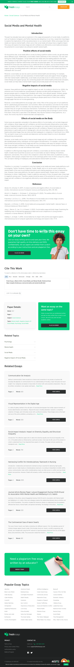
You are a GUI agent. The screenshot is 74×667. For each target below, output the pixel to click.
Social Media (25, 323)
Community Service (42, 594)
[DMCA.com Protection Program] (56, 661)
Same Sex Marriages (26, 614)
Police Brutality (25, 611)
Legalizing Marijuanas (10, 608)
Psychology (18, 323)
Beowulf (55, 589)
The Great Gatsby (25, 617)
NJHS (6, 611)
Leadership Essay (58, 606)
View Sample (56, 391)
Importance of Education (28, 606)
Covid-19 (7, 600)
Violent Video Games (26, 619)
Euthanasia (8, 617)
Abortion (7, 589)
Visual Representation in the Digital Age (23, 404)
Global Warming (9, 603)
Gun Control (24, 603)
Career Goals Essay (42, 592)
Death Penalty (24, 597)
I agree (66, 664)
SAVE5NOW (62, 1)
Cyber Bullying (9, 597)
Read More (39, 386)
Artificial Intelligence (42, 589)
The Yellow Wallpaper (43, 617)
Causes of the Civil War (59, 592)
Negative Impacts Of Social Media (15, 358)
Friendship (56, 600)
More (58, 664)
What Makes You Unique (44, 619)
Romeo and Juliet (9, 614)
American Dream (25, 589)
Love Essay (24, 608)
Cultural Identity (57, 594)
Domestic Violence (58, 597)
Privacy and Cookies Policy (12, 646)
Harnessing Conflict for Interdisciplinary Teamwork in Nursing (32, 462)
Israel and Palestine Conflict (44, 606)
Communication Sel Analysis (19, 376)
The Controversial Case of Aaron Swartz (23, 522)
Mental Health (15, 321)
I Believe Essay (57, 603)
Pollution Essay (41, 611)
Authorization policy (10, 649)
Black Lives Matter (10, 592)
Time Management (58, 617)
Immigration (8, 606)
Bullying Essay (25, 592)
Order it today (19, 569)
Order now (63, 7)
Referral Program (9, 652)
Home (6, 15)
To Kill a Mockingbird (10, 619)
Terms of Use (8, 644)
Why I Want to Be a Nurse (60, 619)
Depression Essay (41, 597)
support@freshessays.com (38, 646)
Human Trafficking (42, 603)
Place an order (19, 253)
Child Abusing (8, 594)
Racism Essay (57, 611)
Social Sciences (14, 15)
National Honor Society (59, 608)
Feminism (23, 600)
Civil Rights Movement (27, 594)
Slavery (39, 614)
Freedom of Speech (42, 600)
